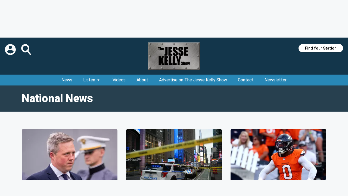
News (66, 79)
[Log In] (11, 49)
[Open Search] (26, 49)
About (142, 79)
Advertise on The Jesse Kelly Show (193, 79)
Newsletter (276, 79)
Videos (119, 79)
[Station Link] (174, 56)
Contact (246, 79)
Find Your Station (321, 48)
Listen (89, 79)
